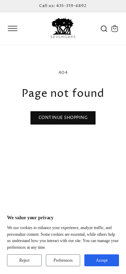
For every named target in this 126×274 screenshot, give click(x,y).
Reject (24, 260)
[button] (12, 28)
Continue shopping (63, 118)
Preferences (63, 260)
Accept (101, 260)
